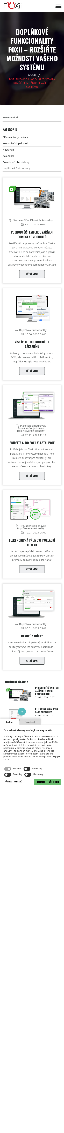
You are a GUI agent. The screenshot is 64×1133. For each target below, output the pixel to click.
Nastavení (8, 149)
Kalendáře (9, 156)
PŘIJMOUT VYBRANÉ (13, 781)
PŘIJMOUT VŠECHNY (47, 782)
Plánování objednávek (15, 137)
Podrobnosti (30, 722)
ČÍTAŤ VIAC (32, 274)
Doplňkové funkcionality (16, 168)
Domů (32, 75)
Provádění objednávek (16, 143)
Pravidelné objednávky (16, 162)
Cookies (9, 722)
